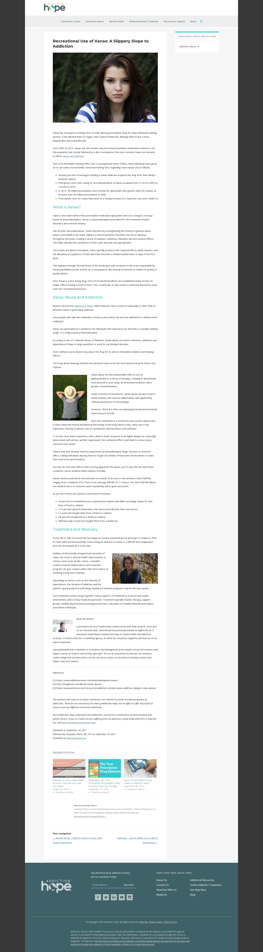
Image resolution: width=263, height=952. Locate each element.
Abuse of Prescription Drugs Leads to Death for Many (138, 782)
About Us (161, 880)
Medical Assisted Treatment (144, 21)
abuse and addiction (73, 156)
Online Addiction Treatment (206, 885)
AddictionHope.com (76, 738)
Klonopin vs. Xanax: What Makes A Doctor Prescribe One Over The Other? (69, 783)
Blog (192, 894)
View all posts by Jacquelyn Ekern (90, 816)
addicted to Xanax (83, 305)
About (193, 21)
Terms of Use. (170, 922)
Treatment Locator (71, 21)
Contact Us (162, 885)
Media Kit (161, 894)
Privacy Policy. (156, 922)
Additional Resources (202, 880)
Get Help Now (198, 889)
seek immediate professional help (78, 722)
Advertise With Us (166, 889)
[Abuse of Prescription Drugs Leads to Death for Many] (140, 768)
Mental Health (116, 21)
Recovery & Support (174, 21)
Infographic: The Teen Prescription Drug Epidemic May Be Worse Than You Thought (104, 783)
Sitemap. (144, 922)
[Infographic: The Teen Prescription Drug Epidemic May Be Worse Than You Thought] (104, 768)
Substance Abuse (95, 21)
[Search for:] (202, 21)
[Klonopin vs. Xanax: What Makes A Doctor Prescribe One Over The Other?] (69, 768)
